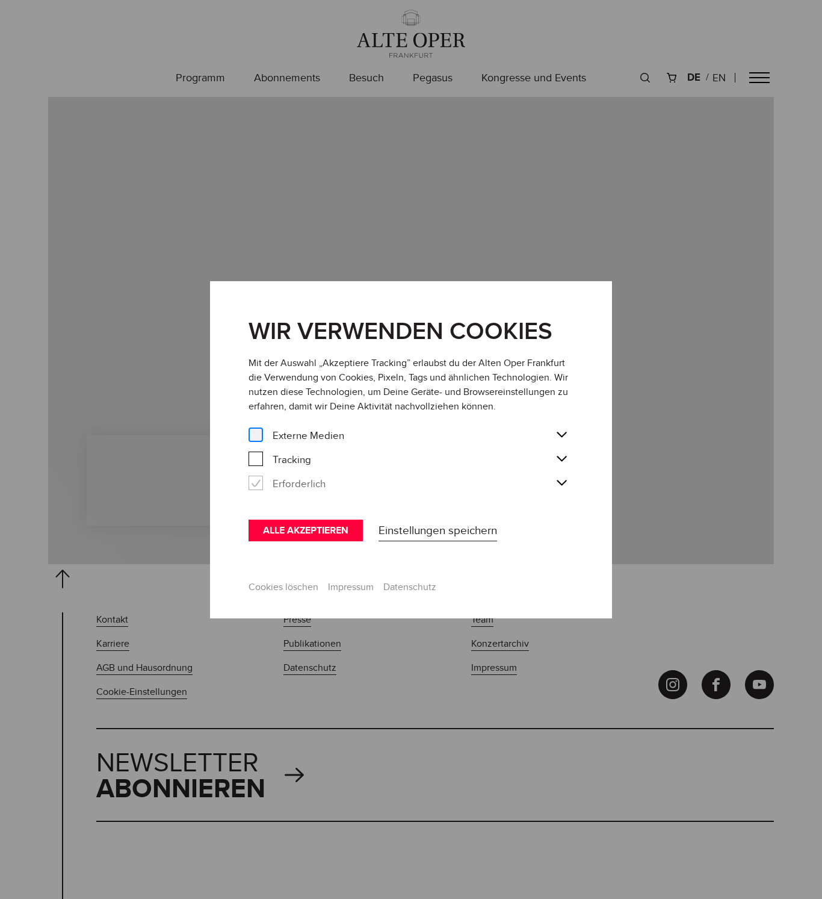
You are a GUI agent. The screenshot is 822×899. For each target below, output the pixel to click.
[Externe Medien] (256, 435)
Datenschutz (409, 587)
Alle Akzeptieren (305, 530)
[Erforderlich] (256, 483)
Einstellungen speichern (438, 529)
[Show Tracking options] (561, 459)
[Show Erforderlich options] (561, 483)
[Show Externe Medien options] (561, 435)
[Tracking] (256, 459)
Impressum (351, 587)
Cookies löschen (283, 587)
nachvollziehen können (444, 406)
